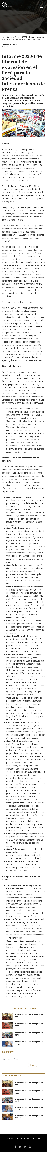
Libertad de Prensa (9, 44)
